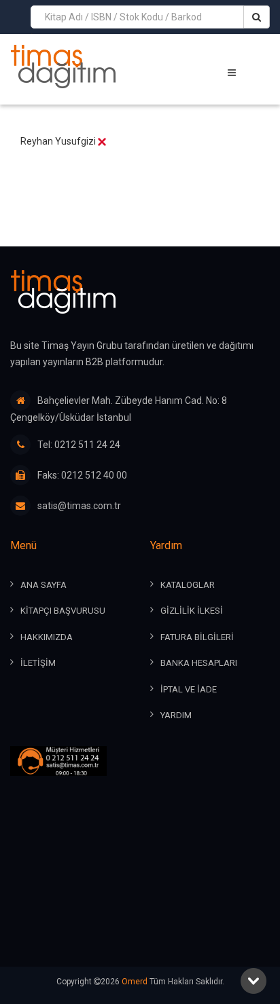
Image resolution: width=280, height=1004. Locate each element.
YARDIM (176, 715)
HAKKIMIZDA (46, 637)
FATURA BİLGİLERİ (197, 637)
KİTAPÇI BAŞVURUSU (62, 611)
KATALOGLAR (187, 585)
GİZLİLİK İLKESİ (191, 611)
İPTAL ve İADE (188, 689)
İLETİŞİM (38, 663)
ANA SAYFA (43, 585)
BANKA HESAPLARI (198, 663)
